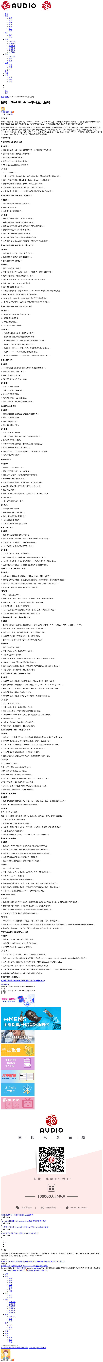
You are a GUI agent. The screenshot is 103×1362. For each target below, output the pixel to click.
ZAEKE (33, 1266)
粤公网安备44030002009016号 (37, 1270)
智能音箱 (12, 48)
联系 (6, 75)
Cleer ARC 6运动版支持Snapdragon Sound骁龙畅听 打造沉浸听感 (23, 1221)
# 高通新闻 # (41, 1348)
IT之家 (13, 1266)
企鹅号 (40, 1261)
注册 (6, 91)
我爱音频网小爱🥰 (7, 112)
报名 (10, 65)
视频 (6, 73)
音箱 (10, 37)
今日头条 (4, 1261)
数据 (10, 27)
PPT (10, 69)
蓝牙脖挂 (12, 44)
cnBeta (8, 1266)
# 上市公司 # (5, 1348)
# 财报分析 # (23, 1348)
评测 (6, 33)
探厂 (10, 29)
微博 (10, 77)
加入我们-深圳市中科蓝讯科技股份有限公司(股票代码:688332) (23, 981)
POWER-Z (26, 1266)
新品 (10, 18)
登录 (6, 93)
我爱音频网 (21, 1268)
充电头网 (19, 1266)
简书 (48, 1261)
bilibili (10, 1261)
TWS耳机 (12, 41)
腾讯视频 (22, 1261)
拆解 (6, 39)
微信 (10, 79)
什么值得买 (55, 1261)
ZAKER (62, 1261)
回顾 (10, 67)
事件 (10, 22)
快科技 (3, 1266)
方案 (6, 54)
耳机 (10, 35)
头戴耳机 (12, 52)
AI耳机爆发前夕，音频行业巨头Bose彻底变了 (17, 1215)
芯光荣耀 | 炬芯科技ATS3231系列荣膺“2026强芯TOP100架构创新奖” (25, 1227)
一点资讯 (29, 1261)
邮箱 (10, 82)
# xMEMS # (33, 1348)
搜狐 (17, 1261)
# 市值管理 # (14, 1348)
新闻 (6, 16)
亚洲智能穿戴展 (42, 1266)
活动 (6, 63)
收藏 (6, 984)
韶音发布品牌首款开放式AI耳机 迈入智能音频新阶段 (19, 1233)
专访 (10, 20)
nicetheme (37, 1268)
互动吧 (35, 1261)
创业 (10, 24)
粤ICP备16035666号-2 (17, 1270)
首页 (6, 14)
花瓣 (45, 1261)
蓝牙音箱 (12, 50)
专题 (6, 71)
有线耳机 (12, 46)
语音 (10, 58)
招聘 (10, 31)
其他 (10, 61)
